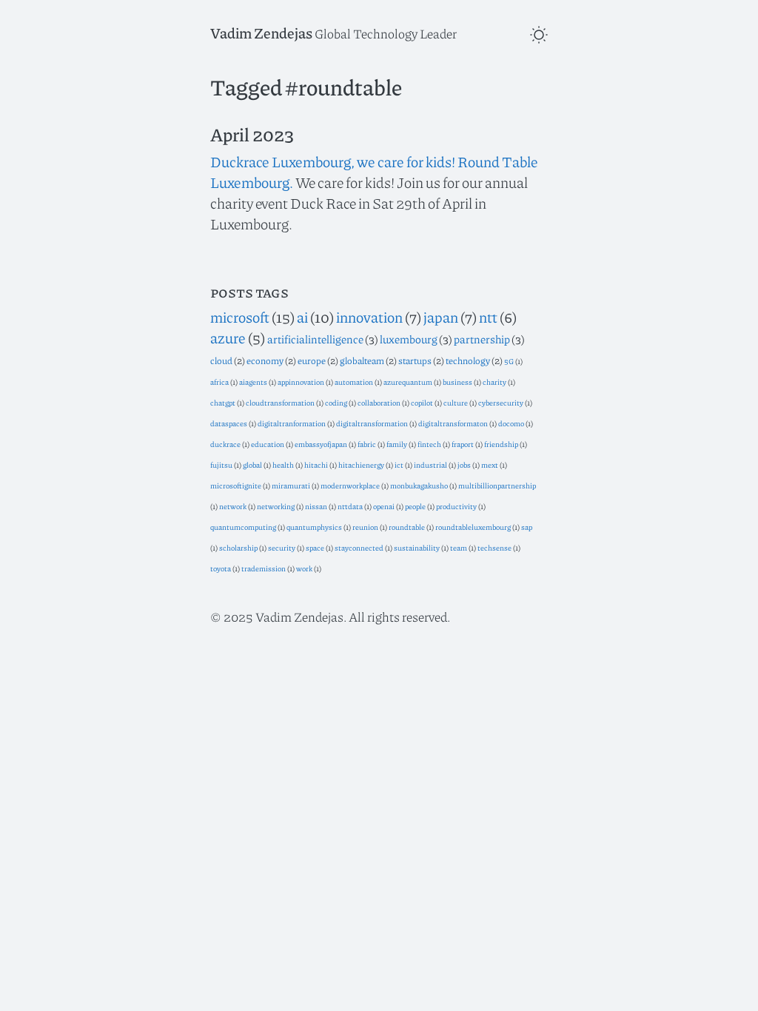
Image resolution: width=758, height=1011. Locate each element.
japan (440, 316)
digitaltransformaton (453, 423)
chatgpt (222, 402)
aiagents (253, 381)
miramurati (291, 485)
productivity (456, 505)
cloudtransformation (280, 402)
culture (455, 402)
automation (354, 381)
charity (494, 381)
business (457, 381)
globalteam (362, 360)
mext (489, 464)
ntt (488, 316)
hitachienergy (361, 464)
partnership (482, 339)
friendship (501, 443)
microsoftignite (235, 485)
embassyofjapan (321, 443)
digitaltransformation (372, 423)
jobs (464, 464)
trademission (263, 568)
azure (228, 337)
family (396, 443)
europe (312, 360)
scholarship (238, 547)
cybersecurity (500, 402)
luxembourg (408, 339)
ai (302, 316)
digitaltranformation (292, 423)
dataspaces (228, 423)
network (232, 505)
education (267, 443)
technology (468, 360)
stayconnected (359, 547)
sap (526, 526)
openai (384, 505)
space (315, 547)
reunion (365, 526)
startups (415, 360)
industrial (430, 464)
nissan (316, 505)
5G (509, 360)
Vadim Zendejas (261, 32)
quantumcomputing (243, 526)
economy (265, 360)
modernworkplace (350, 485)
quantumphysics (314, 526)
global (252, 464)
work (304, 568)
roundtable (407, 526)
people (415, 505)
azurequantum (407, 381)
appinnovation (301, 381)
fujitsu (221, 464)
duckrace (225, 443)
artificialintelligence (315, 339)
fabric (367, 443)
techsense (494, 547)
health (283, 464)
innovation (369, 316)
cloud (221, 360)
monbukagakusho (419, 485)
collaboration (379, 402)
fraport (463, 443)
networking (276, 505)
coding (336, 402)
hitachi (316, 464)
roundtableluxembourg (473, 526)
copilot (422, 402)
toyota (220, 568)
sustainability (417, 547)
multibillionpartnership (497, 485)
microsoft (239, 316)
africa (219, 381)
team (458, 547)
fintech (429, 443)
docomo (511, 423)
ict (399, 464)
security (281, 547)
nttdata (350, 505)
